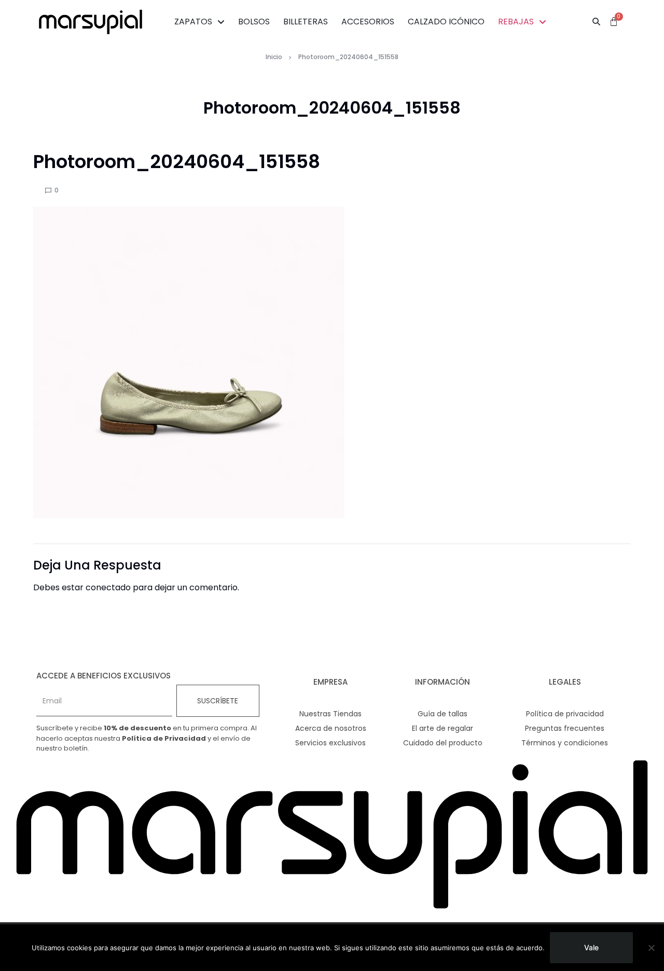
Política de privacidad (565, 714)
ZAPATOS (193, 21)
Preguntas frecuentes (564, 728)
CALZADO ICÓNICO (446, 21)
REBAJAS (516, 21)
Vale (591, 947)
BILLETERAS (305, 21)
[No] (651, 947)
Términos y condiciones (564, 743)
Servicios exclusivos (330, 743)
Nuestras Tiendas (330, 714)
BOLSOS (254, 21)
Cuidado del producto (442, 743)
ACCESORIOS (367, 21)
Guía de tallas (442, 714)
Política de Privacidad (164, 738)
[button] (596, 22)
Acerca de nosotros (330, 728)
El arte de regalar (442, 728)
